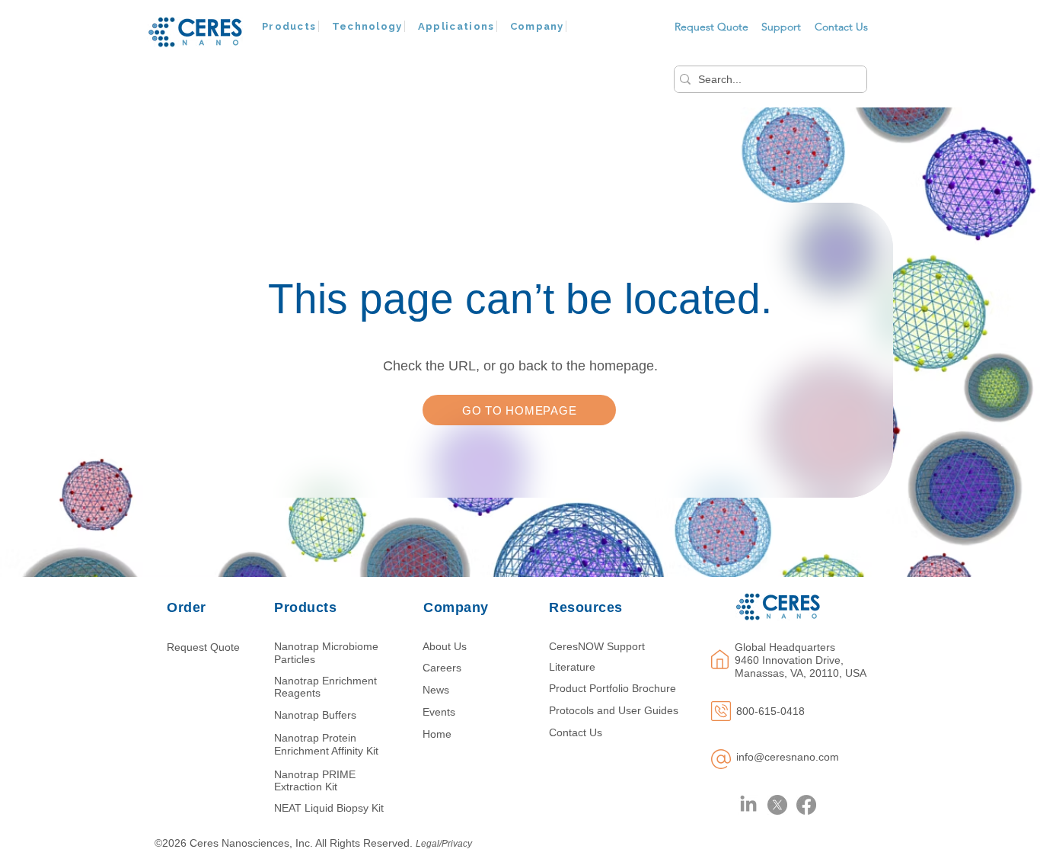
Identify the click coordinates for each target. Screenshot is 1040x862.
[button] (290, 26)
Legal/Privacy (444, 843)
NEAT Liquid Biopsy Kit (329, 808)
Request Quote (203, 647)
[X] (777, 805)
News (436, 690)
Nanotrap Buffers (315, 715)
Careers (442, 668)
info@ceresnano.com (787, 757)
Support (781, 27)
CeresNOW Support (597, 646)
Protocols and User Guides (613, 710)
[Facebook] (806, 805)
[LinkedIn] (748, 805)
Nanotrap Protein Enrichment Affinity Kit (326, 744)
